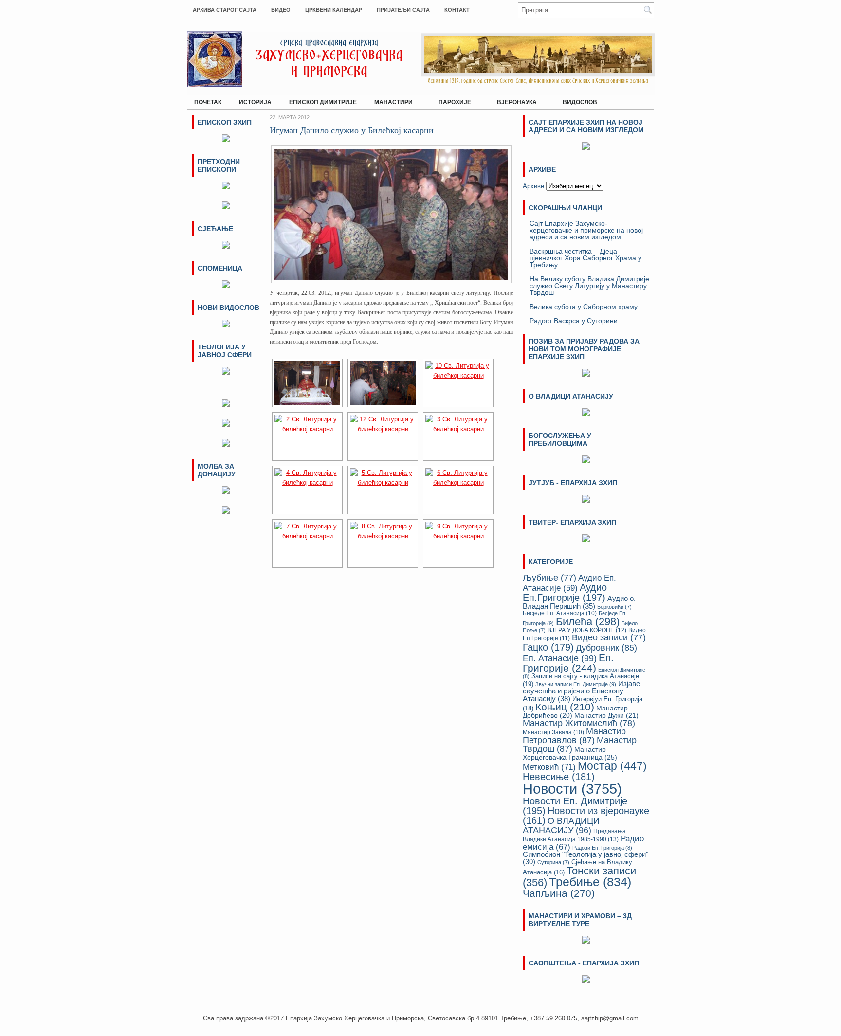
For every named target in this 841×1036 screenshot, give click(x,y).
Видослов (580, 102)
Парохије (451, 100)
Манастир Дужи (606, 715)
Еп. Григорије (568, 662)
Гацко (548, 647)
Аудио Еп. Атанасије (569, 583)
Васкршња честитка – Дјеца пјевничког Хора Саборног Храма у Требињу (585, 258)
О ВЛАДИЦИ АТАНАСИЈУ (561, 825)
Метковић (549, 767)
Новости (572, 789)
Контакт (457, 10)
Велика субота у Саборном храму (584, 306)
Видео (281, 10)
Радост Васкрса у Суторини (574, 321)
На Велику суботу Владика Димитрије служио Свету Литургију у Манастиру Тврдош (589, 285)
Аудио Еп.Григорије (565, 592)
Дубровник (606, 648)
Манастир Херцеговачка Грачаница (570, 753)
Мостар (612, 766)
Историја (255, 102)
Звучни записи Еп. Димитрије (575, 684)
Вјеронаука (513, 100)
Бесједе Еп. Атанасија (560, 613)
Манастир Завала (553, 732)
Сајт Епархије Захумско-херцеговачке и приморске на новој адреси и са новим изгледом (586, 230)
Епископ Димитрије (323, 102)
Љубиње (549, 577)
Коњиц (564, 706)
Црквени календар (333, 10)
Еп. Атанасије (560, 658)
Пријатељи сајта (403, 10)
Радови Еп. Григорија (602, 848)
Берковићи (614, 607)
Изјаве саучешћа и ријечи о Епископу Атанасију (581, 691)
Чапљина (559, 893)
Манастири (390, 100)
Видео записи (609, 637)
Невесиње (559, 776)
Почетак (207, 102)
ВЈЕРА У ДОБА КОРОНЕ (587, 630)
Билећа (588, 622)
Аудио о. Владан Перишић (579, 602)
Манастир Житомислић (579, 723)
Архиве (533, 186)
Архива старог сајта (224, 10)
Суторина (553, 862)
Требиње (590, 882)
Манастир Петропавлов (574, 736)
